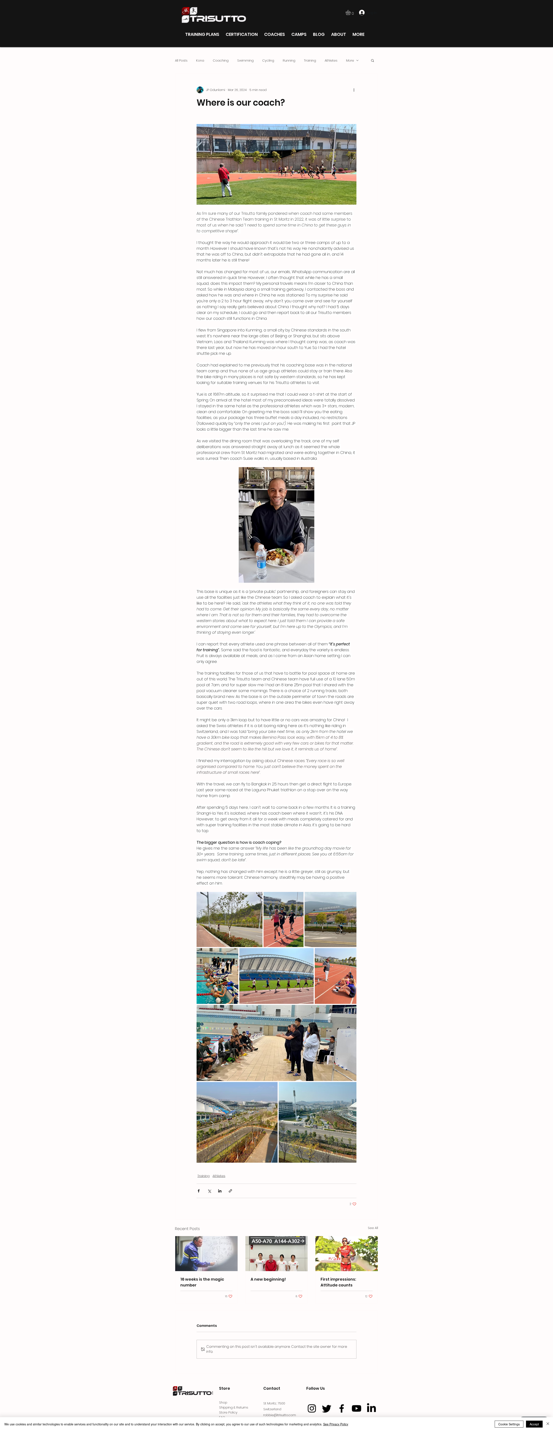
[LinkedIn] (371, 1408)
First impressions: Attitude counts (338, 1282)
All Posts (181, 60)
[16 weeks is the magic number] (206, 1253)
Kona (200, 60)
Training (310, 60)
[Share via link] (230, 1191)
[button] (351, 12)
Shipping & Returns (233, 1407)
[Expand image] (229, 919)
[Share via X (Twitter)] (209, 1191)
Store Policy (228, 1412)
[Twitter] (326, 1408)
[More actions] (353, 89)
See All (373, 1228)
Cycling (268, 60)
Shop (223, 1402)
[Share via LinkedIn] (220, 1191)
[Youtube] (356, 1408)
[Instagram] (311, 1408)
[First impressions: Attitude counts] (346, 1253)
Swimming (245, 60)
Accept (534, 1424)
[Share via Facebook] (199, 1191)
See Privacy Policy (335, 1424)
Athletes (331, 60)
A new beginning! (268, 1279)
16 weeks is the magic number (202, 1282)
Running (289, 60)
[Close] (547, 1424)
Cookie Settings (509, 1424)
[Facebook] (341, 1408)
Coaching (221, 60)
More (350, 60)
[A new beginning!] (276, 1253)
